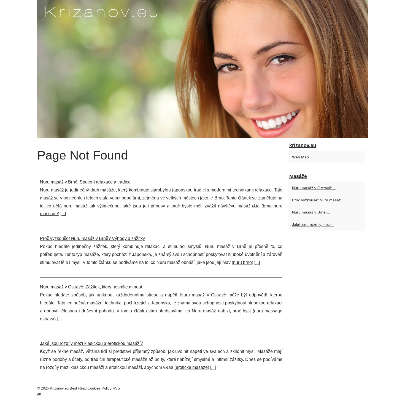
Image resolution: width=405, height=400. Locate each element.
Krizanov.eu (59, 388)
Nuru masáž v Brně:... (311, 212)
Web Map (300, 157)
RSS (116, 388)
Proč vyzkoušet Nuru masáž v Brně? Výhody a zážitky (92, 238)
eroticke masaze (192, 367)
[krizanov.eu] (202, 69)
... (63, 213)
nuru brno (242, 262)
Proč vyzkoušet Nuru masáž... (318, 200)
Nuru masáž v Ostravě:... (314, 188)
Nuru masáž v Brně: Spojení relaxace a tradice (85, 182)
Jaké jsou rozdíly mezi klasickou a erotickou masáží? (91, 343)
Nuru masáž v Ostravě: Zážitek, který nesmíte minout (91, 287)
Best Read (78, 388)
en (39, 394)
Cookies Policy (100, 388)
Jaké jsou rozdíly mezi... (313, 224)
